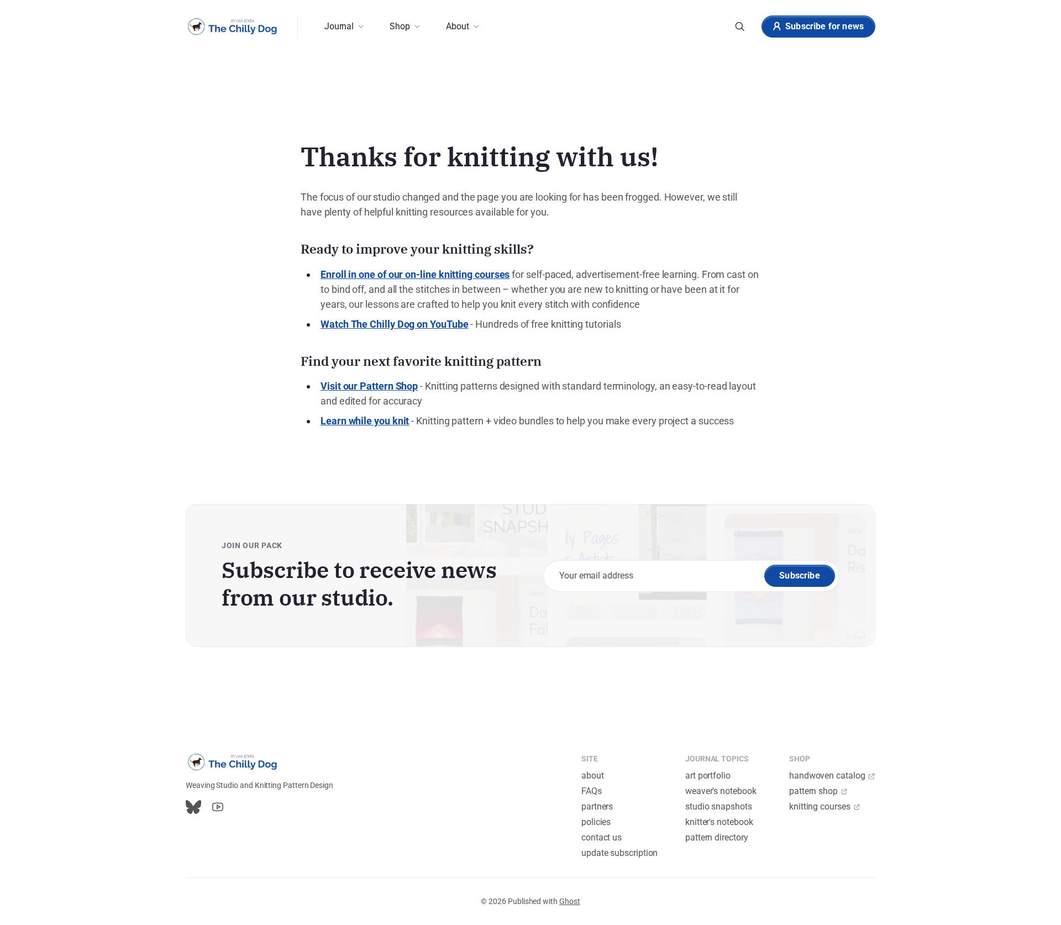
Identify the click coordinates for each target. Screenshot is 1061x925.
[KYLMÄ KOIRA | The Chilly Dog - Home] (233, 26)
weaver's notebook (721, 791)
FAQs (591, 791)
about (592, 775)
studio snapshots (718, 806)
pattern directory (716, 837)
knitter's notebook (719, 822)
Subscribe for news (824, 26)
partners (597, 806)
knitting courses (819, 806)
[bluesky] (193, 807)
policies (596, 822)
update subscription (619, 853)
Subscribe (799, 575)
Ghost (569, 901)
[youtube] (217, 807)
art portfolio (708, 775)
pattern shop (813, 791)
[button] (344, 26)
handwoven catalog (827, 775)
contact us (601, 837)
